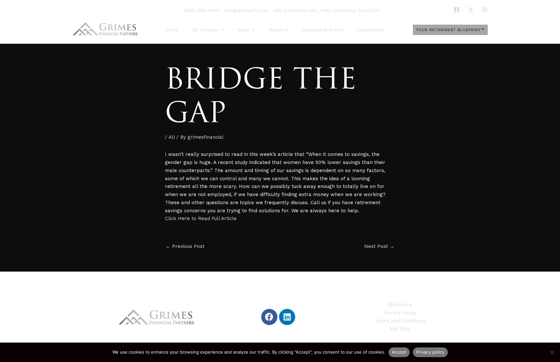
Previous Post (185, 246)
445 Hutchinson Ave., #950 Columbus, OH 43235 (326, 10)
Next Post (379, 246)
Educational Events (322, 29)
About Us (278, 29)
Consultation (370, 29)
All (172, 137)
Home (171, 29)
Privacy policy (430, 352)
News (243, 29)
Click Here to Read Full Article (201, 218)
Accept (399, 352)
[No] (552, 352)
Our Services (204, 29)
